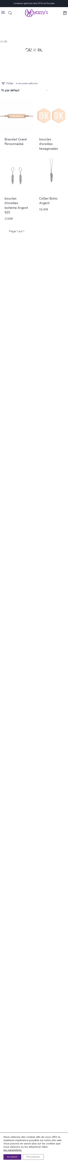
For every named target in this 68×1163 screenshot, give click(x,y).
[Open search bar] (10, 13)
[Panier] (65, 13)
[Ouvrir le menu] (3, 13)
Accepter (12, 1157)
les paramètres (12, 1150)
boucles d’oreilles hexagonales (48, 144)
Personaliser (33, 1157)
